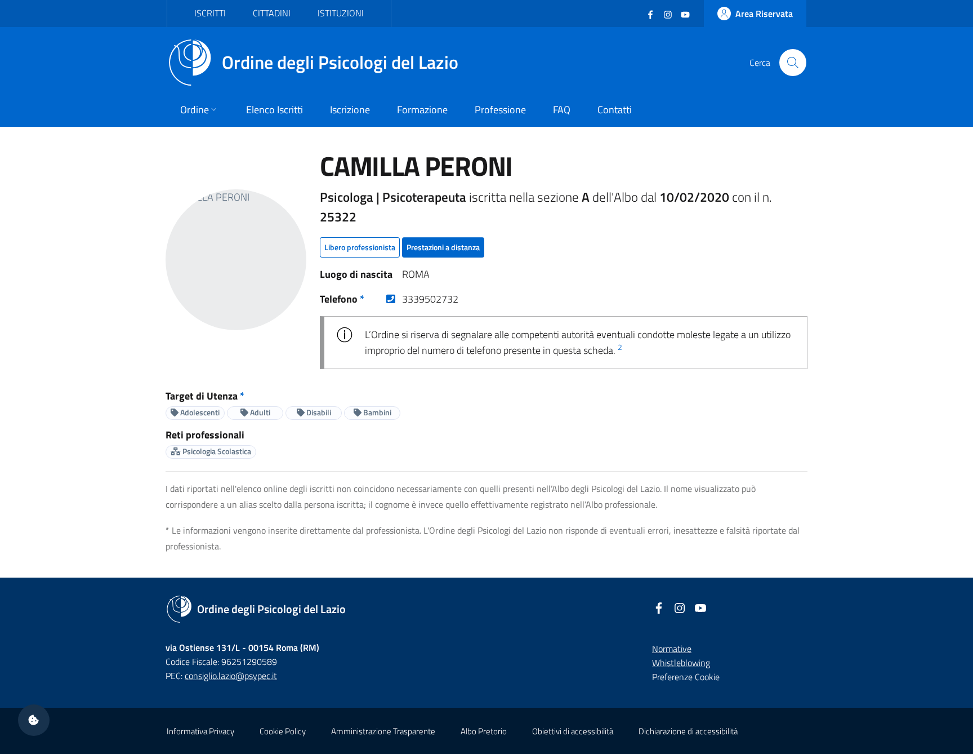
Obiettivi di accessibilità (572, 731)
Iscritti (210, 13)
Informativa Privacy (200, 731)
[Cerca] (792, 62)
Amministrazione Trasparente (383, 731)
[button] (34, 720)
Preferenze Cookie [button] (686, 677)
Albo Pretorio (484, 731)
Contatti (614, 109)
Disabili (318, 412)
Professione (500, 109)
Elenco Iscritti (274, 109)
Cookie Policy (283, 731)
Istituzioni (341, 13)
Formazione (422, 109)
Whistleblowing (681, 662)
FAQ (561, 109)
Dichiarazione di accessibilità (688, 731)
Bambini (376, 412)
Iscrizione (350, 109)
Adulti (259, 412)
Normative (671, 648)
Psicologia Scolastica (216, 451)
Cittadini (272, 13)
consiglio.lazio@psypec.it (231, 675)
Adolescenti (199, 412)
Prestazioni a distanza (443, 247)
